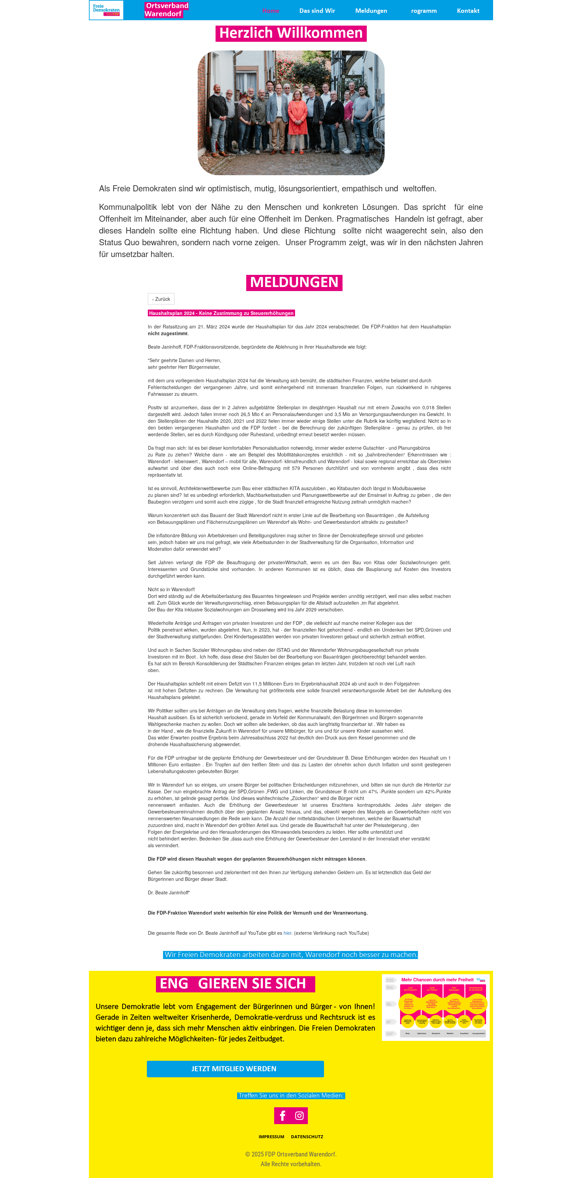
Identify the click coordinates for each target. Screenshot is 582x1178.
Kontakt (468, 11)
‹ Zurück (161, 298)
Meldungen (371, 11)
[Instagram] (299, 1116)
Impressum (271, 1137)
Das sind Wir (317, 11)
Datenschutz (307, 1137)
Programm (422, 11)
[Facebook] (283, 1116)
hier (287, 932)
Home (270, 11)
